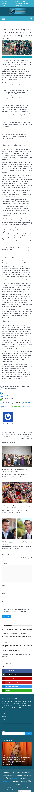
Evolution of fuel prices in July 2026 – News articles (14, 633)
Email (4, 593)
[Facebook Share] (1, 386)
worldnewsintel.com (16, 778)
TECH (3, 724)
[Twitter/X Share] (1, 389)
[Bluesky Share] (1, 396)
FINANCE (4, 719)
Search (4, 731)
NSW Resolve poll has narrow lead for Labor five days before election (17, 543)
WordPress (12, 790)
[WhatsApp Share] (1, 399)
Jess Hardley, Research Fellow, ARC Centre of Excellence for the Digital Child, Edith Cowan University (16, 762)
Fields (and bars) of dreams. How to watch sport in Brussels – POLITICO (17, 507)
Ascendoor (26, 788)
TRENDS (4, 713)
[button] (2, 407)
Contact (23, 1)
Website (4, 601)
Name (4, 585)
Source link (5, 395)
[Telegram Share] (1, 403)
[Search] (31, 18)
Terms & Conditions (20, 5)
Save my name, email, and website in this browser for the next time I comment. (16, 610)
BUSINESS (4, 722)
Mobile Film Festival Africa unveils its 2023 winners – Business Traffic (15, 471)
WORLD (4, 27)
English (22, 791)
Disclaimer (25, 3)
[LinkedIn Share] (1, 393)
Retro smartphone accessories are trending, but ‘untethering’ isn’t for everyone (17, 758)
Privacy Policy (18, 3)
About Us (17, 1)
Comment (5, 563)
